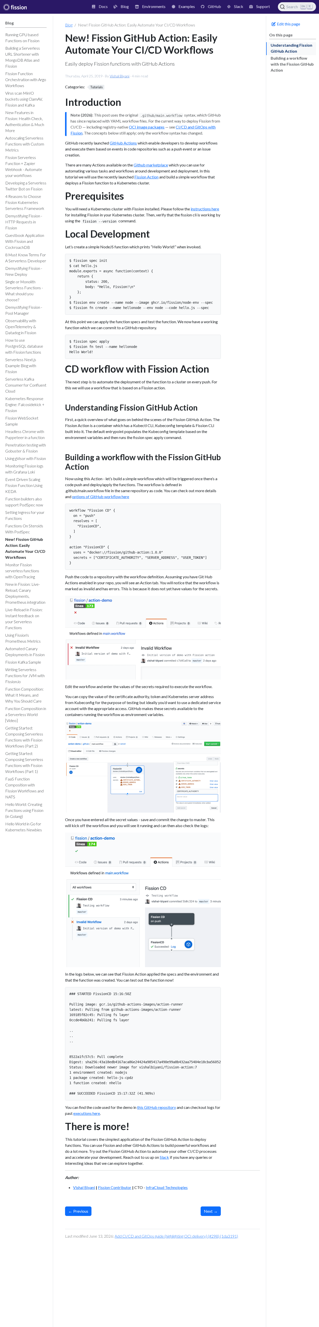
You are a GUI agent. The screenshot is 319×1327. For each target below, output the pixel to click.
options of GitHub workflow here (100, 496)
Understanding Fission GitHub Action (291, 48)
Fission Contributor (114, 1187)
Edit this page (288, 23)
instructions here (205, 208)
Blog (69, 24)
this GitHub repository (156, 1107)
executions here (86, 1113)
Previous (78, 1211)
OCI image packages (146, 127)
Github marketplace (151, 164)
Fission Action (146, 176)
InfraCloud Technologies (167, 1187)
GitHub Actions (123, 143)
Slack (164, 1157)
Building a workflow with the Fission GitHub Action (292, 64)
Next (211, 1211)
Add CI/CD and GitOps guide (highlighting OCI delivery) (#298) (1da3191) (176, 1236)
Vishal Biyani (119, 76)
